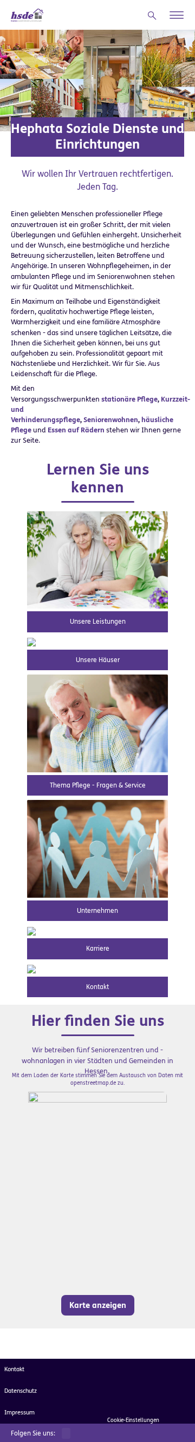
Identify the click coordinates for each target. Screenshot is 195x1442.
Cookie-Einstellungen (133, 1420)
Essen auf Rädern (76, 430)
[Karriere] (31, 930)
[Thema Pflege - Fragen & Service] (97, 723)
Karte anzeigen (97, 1305)
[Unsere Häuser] (31, 642)
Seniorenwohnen (110, 420)
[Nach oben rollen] (173, 1420)
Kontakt (97, 987)
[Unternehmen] (97, 848)
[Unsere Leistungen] (97, 559)
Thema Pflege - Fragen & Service (98, 785)
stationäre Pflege (129, 399)
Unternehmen (97, 910)
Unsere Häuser (98, 660)
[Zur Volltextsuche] (154, 15)
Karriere (97, 948)
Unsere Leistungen (98, 621)
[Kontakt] (31, 969)
